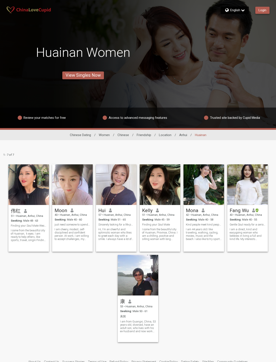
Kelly (147, 210)
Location (165, 135)
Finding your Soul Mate (156, 224)
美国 (123, 316)
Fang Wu (239, 210)
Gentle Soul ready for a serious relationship (247, 224)
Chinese (123, 135)
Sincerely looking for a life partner (116, 224)
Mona (192, 210)
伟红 (16, 211)
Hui (102, 210)
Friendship (144, 135)
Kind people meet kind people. (204, 224)
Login (262, 10)
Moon (61, 210)
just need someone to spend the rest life (72, 224)
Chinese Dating (80, 135)
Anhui (183, 135)
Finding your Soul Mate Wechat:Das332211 (29, 225)
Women (104, 135)
